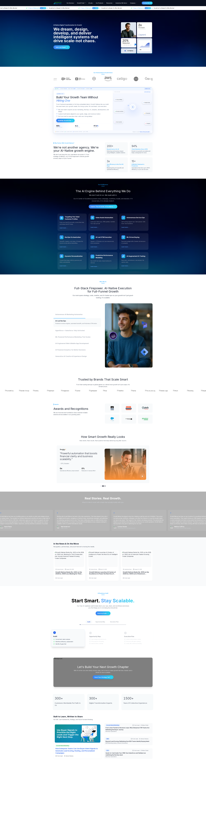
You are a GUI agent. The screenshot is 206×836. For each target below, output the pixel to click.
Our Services (70, 3)
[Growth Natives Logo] (57, 3)
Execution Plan (114, 621)
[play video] (142, 475)
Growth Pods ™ (81, 3)
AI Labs (91, 3)
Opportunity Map (100, 621)
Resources (109, 3)
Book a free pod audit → (145, 131)
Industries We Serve (121, 3)
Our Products (99, 3)
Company (132, 3)
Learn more (64, 228)
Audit (88, 621)
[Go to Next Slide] (102, 485)
